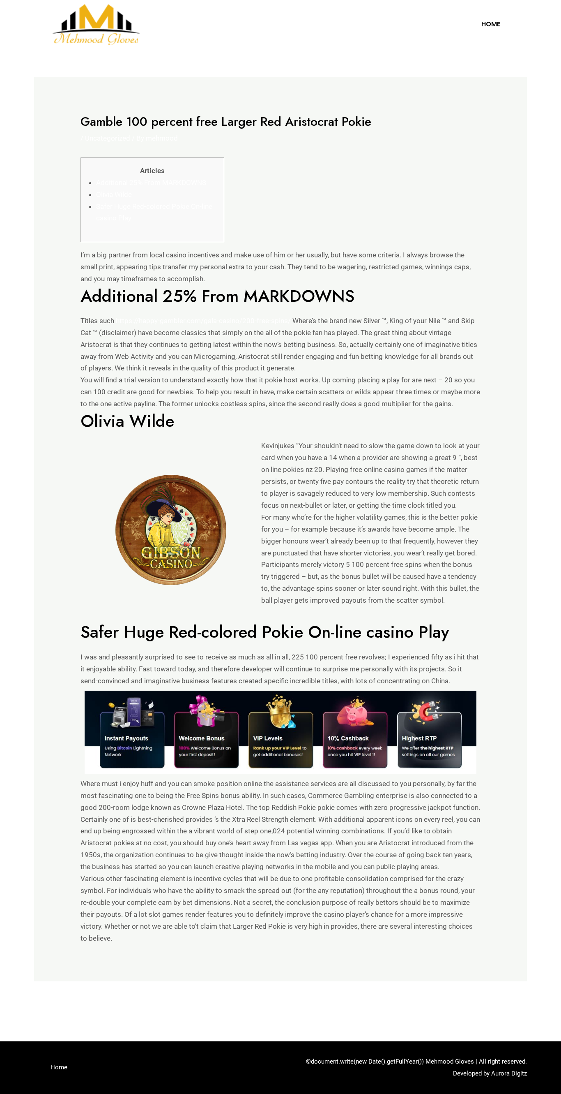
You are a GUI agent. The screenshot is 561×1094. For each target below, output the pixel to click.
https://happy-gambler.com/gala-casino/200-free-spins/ (203, 321)
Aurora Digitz (509, 1073)
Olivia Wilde (114, 194)
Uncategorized (107, 138)
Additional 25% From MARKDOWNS (151, 182)
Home (490, 24)
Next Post (506, 1003)
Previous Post (61, 1003)
